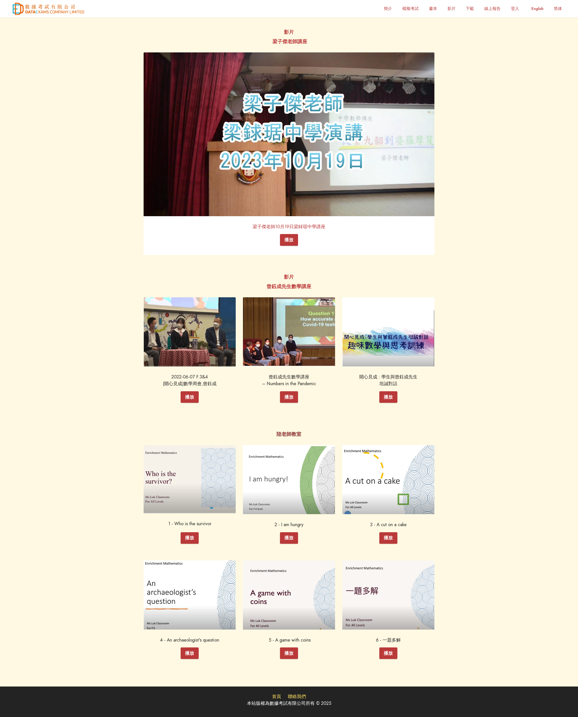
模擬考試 (410, 9)
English (537, 9)
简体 (558, 9)
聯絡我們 (297, 696)
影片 (451, 9)
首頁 (276, 696)
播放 (289, 240)
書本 (433, 9)
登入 (516, 9)
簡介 (388, 9)
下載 (470, 9)
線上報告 (492, 9)
